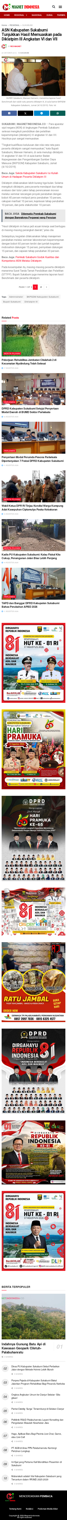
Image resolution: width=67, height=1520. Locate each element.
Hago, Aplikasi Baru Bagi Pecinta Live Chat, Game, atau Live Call (36, 1435)
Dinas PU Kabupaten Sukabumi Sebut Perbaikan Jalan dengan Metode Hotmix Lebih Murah (35, 1368)
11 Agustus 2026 (10, 465)
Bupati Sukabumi (12, 301)
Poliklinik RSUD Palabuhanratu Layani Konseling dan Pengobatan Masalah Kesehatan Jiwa (37, 1421)
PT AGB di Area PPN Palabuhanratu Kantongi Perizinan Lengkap (34, 1449)
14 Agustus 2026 (10, 562)
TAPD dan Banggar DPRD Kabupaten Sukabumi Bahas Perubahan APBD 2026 (30, 605)
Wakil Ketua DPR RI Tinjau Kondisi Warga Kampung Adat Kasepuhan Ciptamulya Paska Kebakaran (32, 507)
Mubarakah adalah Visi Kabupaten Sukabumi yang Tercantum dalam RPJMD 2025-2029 (36, 1477)
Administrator (16, 296)
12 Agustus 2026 (10, 417)
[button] (53, 6)
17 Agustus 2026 (10, 368)
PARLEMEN (9, 402)
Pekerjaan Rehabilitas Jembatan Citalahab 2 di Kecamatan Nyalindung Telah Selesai (29, 361)
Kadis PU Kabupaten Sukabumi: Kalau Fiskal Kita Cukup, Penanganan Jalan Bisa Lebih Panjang (31, 556)
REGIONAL (19, 15)
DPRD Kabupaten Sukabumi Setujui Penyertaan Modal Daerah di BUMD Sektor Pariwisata (30, 410)
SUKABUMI (27, 25)
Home (4, 25)
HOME (7, 15)
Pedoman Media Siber (48, 1509)
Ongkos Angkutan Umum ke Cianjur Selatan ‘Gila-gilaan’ (36, 1396)
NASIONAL (37, 15)
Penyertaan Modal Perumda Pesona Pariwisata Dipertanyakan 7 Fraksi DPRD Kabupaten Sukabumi (32, 459)
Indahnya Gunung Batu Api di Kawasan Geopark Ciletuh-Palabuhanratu (24, 1348)
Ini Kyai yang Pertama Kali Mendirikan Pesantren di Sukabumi (36, 1463)
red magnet (15, 46)
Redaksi (29, 1509)
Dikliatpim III (31, 301)
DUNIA (50, 15)
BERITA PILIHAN (12, 353)
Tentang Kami (15, 1509)
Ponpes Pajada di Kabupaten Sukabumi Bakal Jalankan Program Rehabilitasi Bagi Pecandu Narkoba (38, 1382)
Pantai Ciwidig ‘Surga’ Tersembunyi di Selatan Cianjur (37, 1408)
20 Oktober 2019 (9, 53)
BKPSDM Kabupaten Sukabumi (43, 296)
